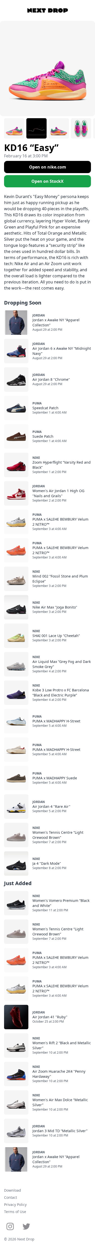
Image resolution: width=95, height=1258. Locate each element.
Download (12, 1190)
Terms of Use (15, 1211)
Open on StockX (47, 181)
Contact (10, 1197)
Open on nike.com (47, 167)
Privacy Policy (15, 1204)
